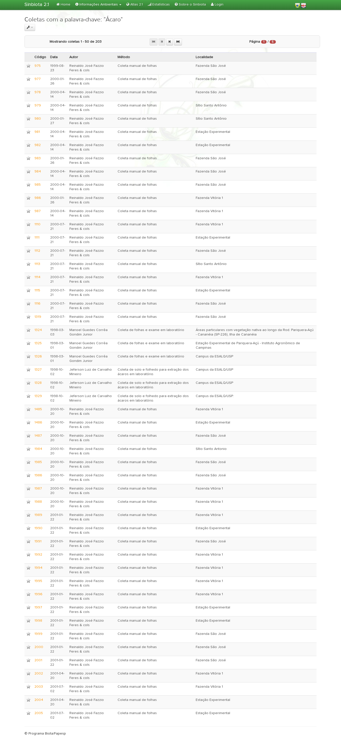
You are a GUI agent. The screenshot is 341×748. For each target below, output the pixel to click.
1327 (38, 369)
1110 (37, 224)
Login (218, 4)
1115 (37, 290)
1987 (38, 488)
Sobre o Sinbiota (192, 4)
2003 (38, 686)
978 (37, 92)
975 (37, 66)
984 (37, 171)
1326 (38, 356)
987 (37, 211)
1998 (38, 620)
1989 (38, 515)
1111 (36, 237)
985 (37, 184)
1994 (38, 568)
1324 (38, 330)
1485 (38, 409)
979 (37, 105)
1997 (38, 607)
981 (37, 132)
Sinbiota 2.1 (36, 4)
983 (37, 158)
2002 (38, 673)
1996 (38, 594)
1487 (38, 435)
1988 (38, 501)
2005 (38, 713)
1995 (38, 581)
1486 (38, 422)
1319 (37, 317)
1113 (37, 264)
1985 (38, 462)
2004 (38, 700)
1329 (38, 396)
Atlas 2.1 (136, 4)
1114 (37, 277)
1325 (38, 343)
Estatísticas (160, 4)
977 (37, 79)
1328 (38, 383)
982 (37, 145)
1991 (37, 541)
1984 (38, 449)
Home (65, 4)
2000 (38, 647)
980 (37, 118)
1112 (37, 250)
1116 (37, 303)
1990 (38, 528)
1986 (38, 475)
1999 (38, 634)
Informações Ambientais (98, 4)
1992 (38, 554)
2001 (38, 660)
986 (37, 198)
